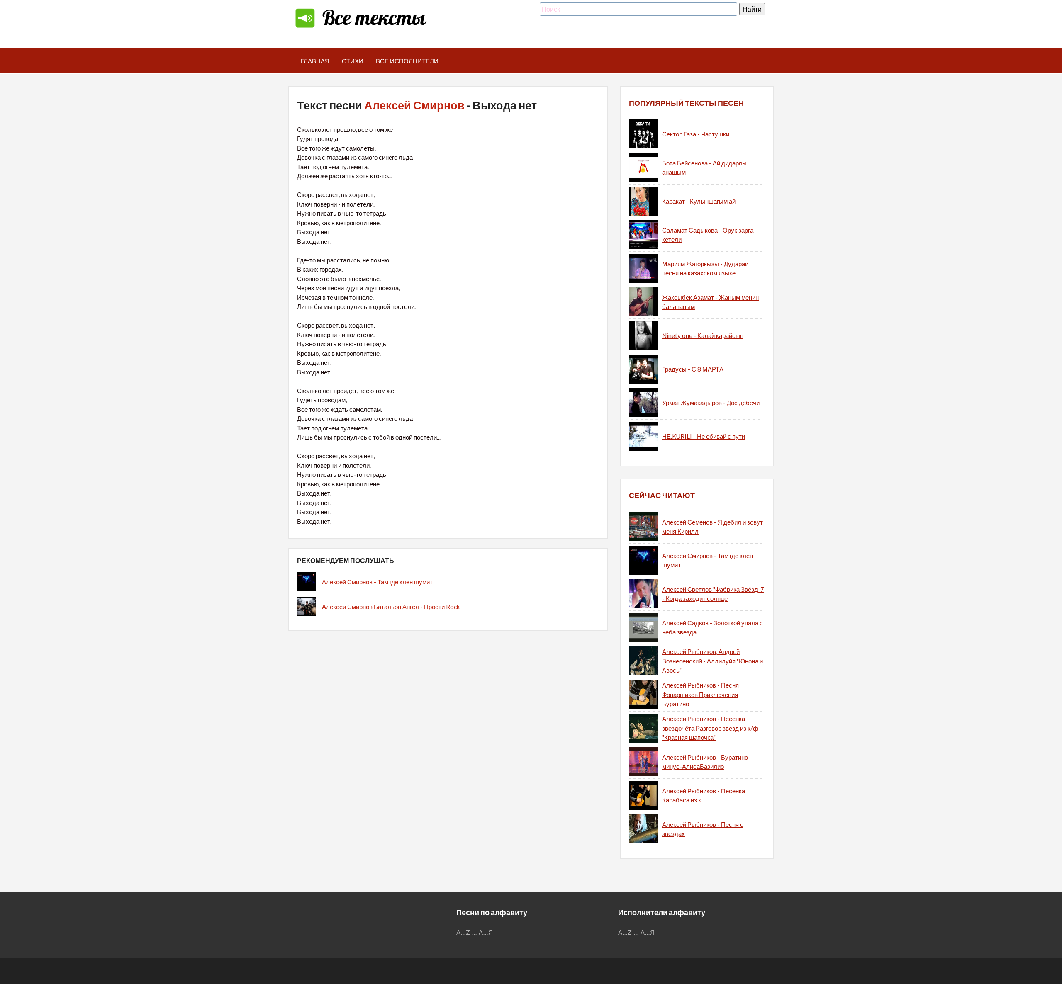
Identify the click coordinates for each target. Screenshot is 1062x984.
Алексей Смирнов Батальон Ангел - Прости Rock (391, 606)
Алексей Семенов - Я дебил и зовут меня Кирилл (712, 526)
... (474, 932)
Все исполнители (407, 61)
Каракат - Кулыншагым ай (699, 201)
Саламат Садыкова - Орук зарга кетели (707, 234)
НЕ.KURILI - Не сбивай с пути (703, 436)
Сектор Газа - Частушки (695, 134)
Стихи (352, 61)
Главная (315, 61)
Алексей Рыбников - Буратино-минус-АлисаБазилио (706, 761)
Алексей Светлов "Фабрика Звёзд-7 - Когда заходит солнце (713, 594)
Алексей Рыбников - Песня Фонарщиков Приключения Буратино (700, 694)
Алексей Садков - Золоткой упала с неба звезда (712, 627)
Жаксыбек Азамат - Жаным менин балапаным (710, 302)
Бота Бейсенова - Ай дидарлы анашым (704, 167)
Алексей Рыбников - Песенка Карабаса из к (703, 795)
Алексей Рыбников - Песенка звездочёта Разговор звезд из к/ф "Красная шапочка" (710, 728)
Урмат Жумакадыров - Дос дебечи (711, 402)
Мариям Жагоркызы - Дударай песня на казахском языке (705, 268)
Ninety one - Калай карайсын (702, 335)
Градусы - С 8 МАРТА (692, 369)
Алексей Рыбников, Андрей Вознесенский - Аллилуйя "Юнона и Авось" (712, 661)
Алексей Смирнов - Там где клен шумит (377, 582)
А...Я (486, 932)
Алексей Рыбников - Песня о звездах (702, 829)
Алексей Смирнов (414, 105)
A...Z (463, 932)
